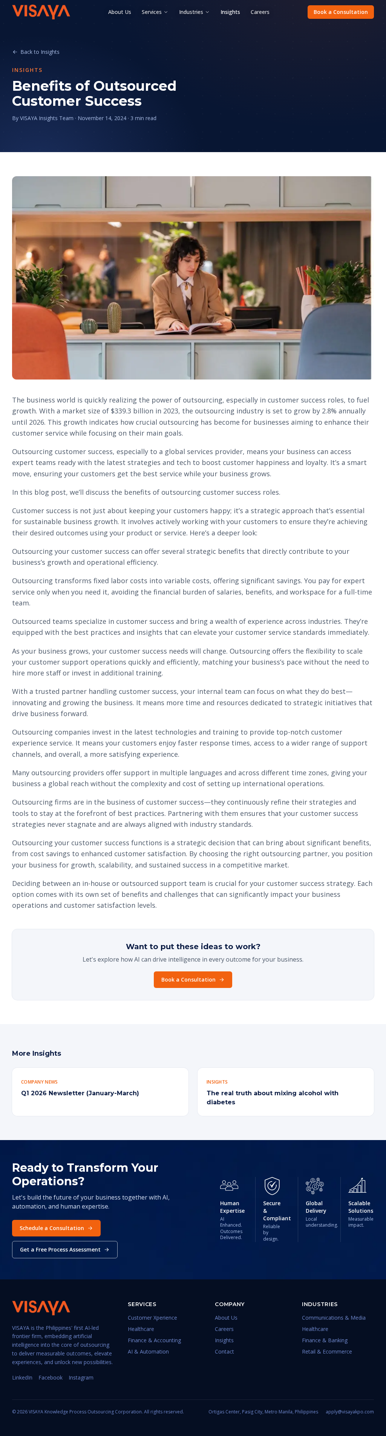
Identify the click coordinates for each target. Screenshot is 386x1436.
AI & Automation (148, 1351)
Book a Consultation (341, 11)
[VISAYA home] (41, 12)
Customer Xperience (152, 1317)
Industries (191, 11)
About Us (119, 11)
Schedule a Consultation (52, 1228)
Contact (224, 1351)
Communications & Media (334, 1317)
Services (152, 11)
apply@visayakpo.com (350, 1412)
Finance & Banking (325, 1340)
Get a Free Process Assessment (60, 1249)
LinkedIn (22, 1377)
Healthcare (141, 1328)
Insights (230, 11)
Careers (260, 11)
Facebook (50, 1377)
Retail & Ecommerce (327, 1351)
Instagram (81, 1377)
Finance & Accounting (154, 1340)
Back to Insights (40, 51)
